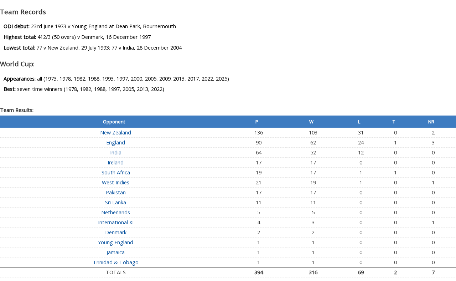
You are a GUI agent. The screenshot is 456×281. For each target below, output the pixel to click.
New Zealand (115, 132)
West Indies (115, 182)
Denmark (115, 232)
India (115, 152)
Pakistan (116, 192)
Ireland (116, 162)
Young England (115, 242)
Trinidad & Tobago (116, 262)
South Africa (116, 172)
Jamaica (116, 252)
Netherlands (115, 212)
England (115, 142)
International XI (116, 222)
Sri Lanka (115, 202)
